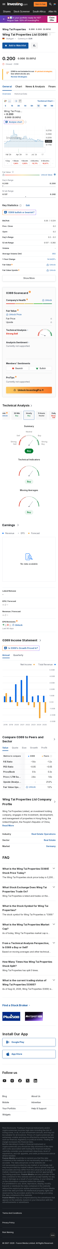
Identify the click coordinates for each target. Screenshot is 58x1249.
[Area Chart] (9, 101)
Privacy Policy (8, 1222)
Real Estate (50, 840)
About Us (35, 1096)
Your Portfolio (9, 1108)
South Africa (39, 11)
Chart (18, 86)
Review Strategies (19, 77)
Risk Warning (8, 1232)
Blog (4, 1096)
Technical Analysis (16, 405)
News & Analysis (35, 86)
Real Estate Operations (44, 834)
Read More (8, 825)
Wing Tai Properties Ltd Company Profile (26, 802)
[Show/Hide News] (20, 101)
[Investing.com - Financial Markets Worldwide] (17, 4)
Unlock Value (46, 175)
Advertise (36, 1102)
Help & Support (38, 1108)
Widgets (6, 1114)
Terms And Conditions (12, 1213)
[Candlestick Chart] (5, 101)
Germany (51, 846)
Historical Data (20, 94)
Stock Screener (22, 11)
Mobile (5, 1102)
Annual (6, 655)
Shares (7, 11)
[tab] (16, 415)
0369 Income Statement (19, 640)
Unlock (32, 787)
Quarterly (18, 655)
